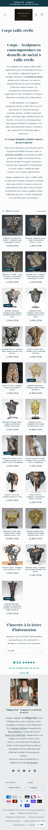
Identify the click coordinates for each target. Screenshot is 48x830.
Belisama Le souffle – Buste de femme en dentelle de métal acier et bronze (12, 276)
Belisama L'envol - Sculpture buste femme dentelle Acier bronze (12, 351)
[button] (5, 15)
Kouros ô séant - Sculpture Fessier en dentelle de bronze (12, 388)
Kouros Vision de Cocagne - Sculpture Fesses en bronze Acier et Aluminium (35, 460)
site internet (32, 762)
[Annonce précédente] (5, 3)
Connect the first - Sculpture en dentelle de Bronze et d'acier (36, 497)
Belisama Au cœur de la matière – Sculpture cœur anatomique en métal (12, 240)
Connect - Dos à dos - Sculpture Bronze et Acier (12, 496)
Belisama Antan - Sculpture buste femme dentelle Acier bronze (35, 570)
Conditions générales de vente (34, 821)
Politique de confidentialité (15, 817)
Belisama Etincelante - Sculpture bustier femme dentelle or (35, 388)
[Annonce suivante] (43, 3)
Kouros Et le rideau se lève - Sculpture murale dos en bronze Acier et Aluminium (12, 460)
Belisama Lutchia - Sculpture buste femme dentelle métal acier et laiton (35, 314)
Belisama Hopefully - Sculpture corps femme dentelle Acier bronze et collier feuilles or (12, 607)
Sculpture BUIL (13, 810)
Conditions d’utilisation (36, 817)
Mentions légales (19, 825)
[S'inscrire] (40, 651)
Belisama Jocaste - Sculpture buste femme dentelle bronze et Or (35, 424)
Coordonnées (32, 825)
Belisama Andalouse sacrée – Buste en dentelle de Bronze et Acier (36, 240)
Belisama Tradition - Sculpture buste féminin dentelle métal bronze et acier (12, 314)
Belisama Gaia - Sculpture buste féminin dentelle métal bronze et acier (35, 276)
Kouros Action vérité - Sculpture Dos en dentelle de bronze (35, 351)
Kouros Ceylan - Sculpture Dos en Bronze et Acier (12, 569)
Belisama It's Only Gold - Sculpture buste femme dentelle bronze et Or (12, 533)
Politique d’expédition (13, 821)
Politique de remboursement (28, 813)
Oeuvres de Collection (15, 735)
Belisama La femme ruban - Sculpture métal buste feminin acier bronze (12, 424)
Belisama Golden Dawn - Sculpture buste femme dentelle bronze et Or (36, 533)
